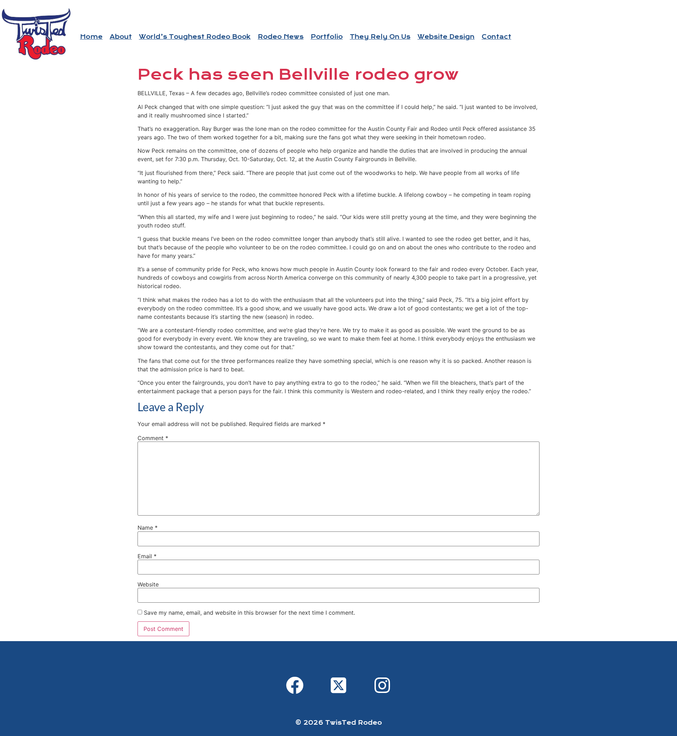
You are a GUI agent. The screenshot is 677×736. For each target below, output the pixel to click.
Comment (153, 438)
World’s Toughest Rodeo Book (195, 37)
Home (91, 37)
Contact (496, 37)
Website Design (446, 37)
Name (148, 527)
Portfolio (327, 37)
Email (147, 556)
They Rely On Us (380, 37)
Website (148, 584)
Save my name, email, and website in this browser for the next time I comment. (249, 612)
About (121, 37)
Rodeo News (281, 37)
